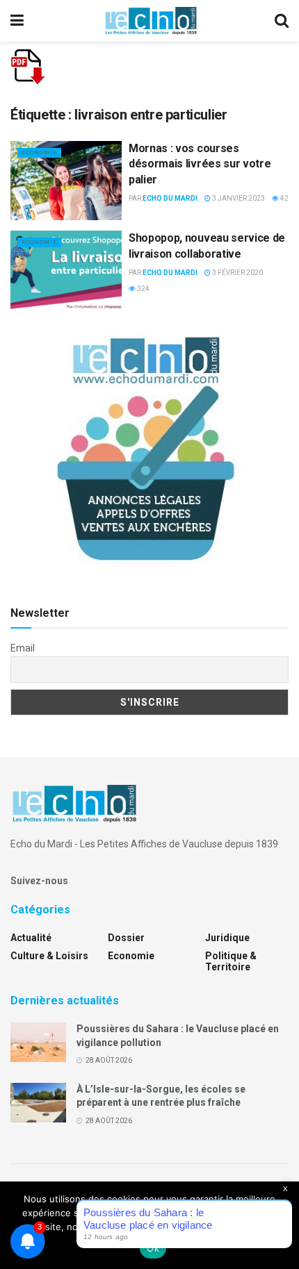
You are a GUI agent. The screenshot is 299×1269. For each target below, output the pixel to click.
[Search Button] (282, 21)
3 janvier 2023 (238, 198)
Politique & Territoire (231, 961)
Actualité (30, 937)
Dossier (126, 937)
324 (143, 288)
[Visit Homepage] (151, 21)
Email (22, 648)
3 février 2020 (237, 272)
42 (284, 198)
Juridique (227, 937)
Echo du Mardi (170, 198)
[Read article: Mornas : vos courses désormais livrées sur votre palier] (66, 180)
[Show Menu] (17, 21)
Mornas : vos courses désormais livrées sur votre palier (199, 164)
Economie (39, 152)
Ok (153, 1248)
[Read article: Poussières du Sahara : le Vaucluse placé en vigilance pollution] (38, 1042)
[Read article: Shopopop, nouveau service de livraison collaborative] (66, 270)
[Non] (282, 1225)
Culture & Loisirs (49, 955)
